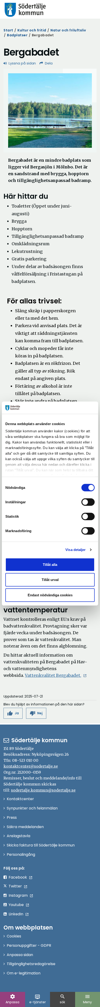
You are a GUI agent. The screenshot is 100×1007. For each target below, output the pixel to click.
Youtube (16, 904)
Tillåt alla (50, 564)
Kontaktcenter (20, 799)
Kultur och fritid (31, 30)
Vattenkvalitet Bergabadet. (56, 675)
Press (12, 817)
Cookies (14, 936)
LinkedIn (16, 914)
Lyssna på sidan (22, 63)
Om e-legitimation (23, 973)
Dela (49, 63)
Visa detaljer (75, 550)
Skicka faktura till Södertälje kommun (41, 845)
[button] (13, 713)
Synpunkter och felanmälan (32, 808)
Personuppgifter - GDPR (29, 945)
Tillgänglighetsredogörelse (31, 964)
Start (8, 30)
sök (62, 999)
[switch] (88, 502)
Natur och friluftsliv (68, 30)
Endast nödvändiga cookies (50, 595)
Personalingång (21, 854)
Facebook (18, 877)
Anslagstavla (18, 836)
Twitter (15, 886)
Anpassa (12, 999)
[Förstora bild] (50, 110)
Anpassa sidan (20, 954)
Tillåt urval (50, 580)
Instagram (18, 895)
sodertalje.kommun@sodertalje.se (43, 790)
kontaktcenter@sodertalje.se (30, 766)
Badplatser (17, 35)
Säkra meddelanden (25, 826)
